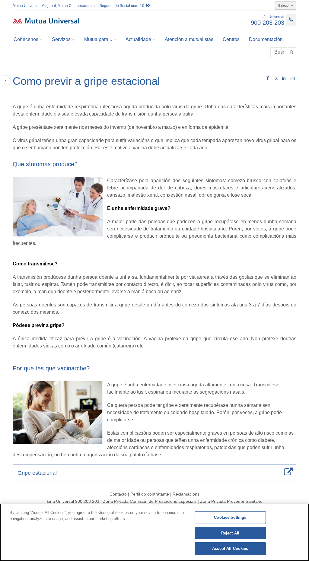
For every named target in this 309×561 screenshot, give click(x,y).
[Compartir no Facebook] (267, 78)
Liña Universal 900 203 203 (73, 501)
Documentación (266, 39)
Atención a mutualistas (189, 39)
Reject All (230, 533)
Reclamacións (186, 494)
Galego (283, 5)
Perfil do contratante (150, 494)
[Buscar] (292, 52)
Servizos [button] (61, 39)
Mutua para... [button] (98, 39)
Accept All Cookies (230, 548)
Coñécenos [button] (26, 39)
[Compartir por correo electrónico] (292, 78)
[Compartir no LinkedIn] (284, 78)
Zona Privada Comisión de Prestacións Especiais (150, 501)
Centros (231, 39)
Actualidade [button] (138, 39)
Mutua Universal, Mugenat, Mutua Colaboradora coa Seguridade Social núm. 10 (79, 6)
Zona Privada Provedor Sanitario (231, 501)
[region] (154, 532)
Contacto (118, 494)
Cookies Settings (230, 517)
